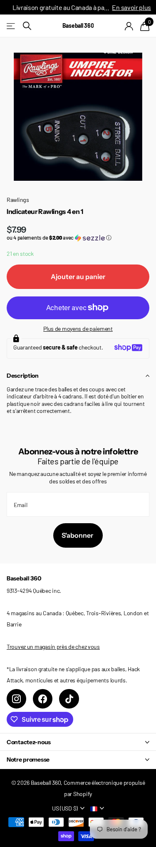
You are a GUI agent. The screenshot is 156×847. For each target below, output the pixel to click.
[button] (78, 238)
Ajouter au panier (78, 276)
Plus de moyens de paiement (78, 328)
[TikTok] (69, 699)
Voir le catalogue (11, 26)
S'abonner (78, 535)
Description (23, 375)
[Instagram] (16, 699)
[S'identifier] (129, 26)
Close (78, 741)
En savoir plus (131, 7)
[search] (27, 26)
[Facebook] (42, 699)
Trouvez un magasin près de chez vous (53, 646)
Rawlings (18, 199)
